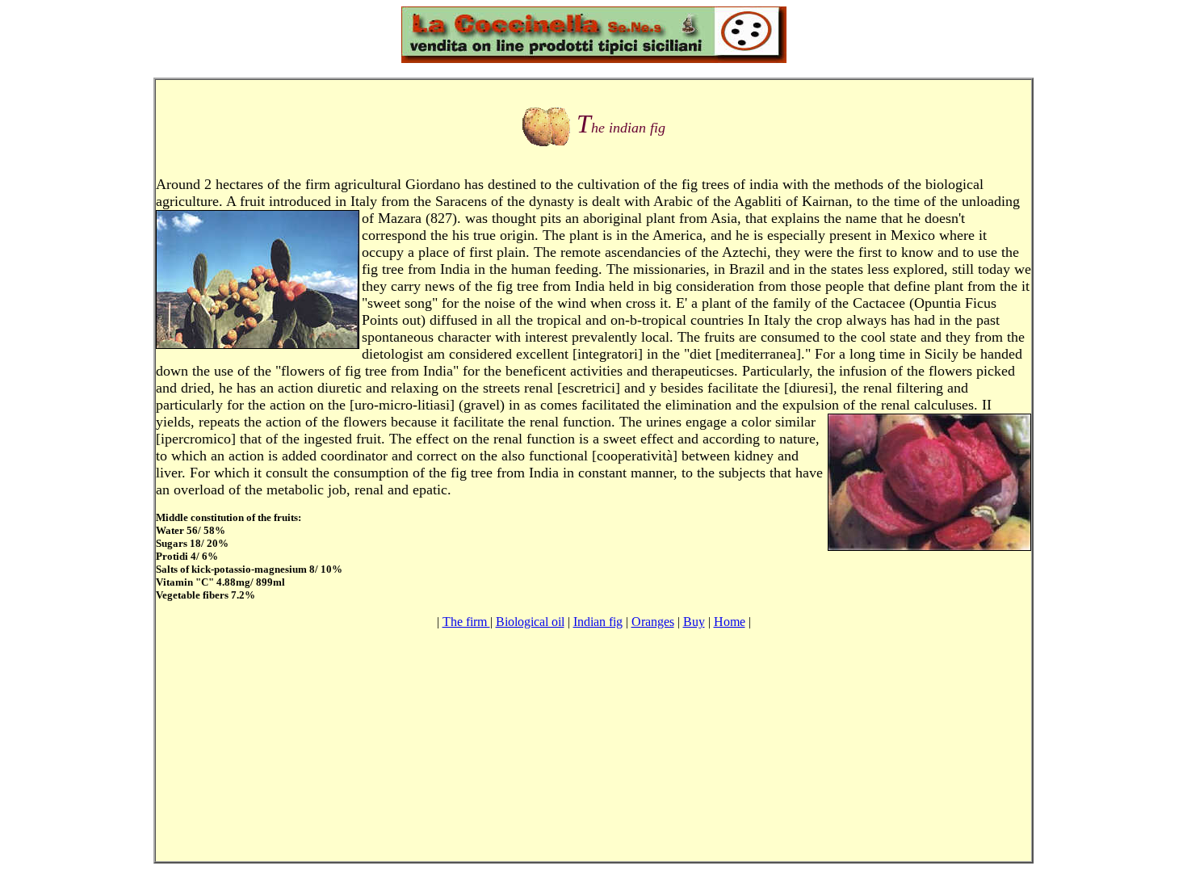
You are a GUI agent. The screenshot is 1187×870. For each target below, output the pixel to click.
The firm (466, 621)
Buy (694, 621)
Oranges (652, 621)
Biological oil (530, 621)
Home (729, 621)
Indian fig (598, 621)
